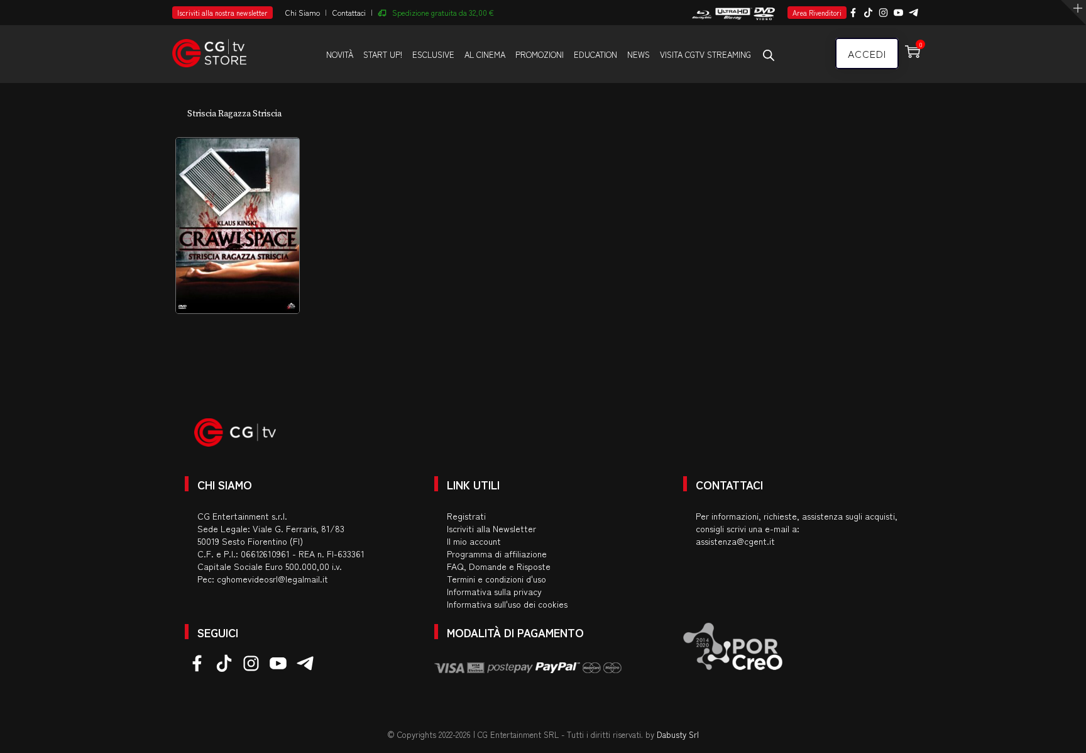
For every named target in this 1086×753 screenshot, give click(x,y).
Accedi (867, 53)
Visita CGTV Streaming (705, 54)
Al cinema (484, 54)
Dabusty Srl (678, 734)
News (638, 54)
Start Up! (382, 54)
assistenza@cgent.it (735, 541)
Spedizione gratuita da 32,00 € (443, 12)
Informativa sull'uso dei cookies (507, 604)
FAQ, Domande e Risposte (499, 566)
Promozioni (539, 54)
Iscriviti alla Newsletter (491, 528)
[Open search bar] (768, 54)
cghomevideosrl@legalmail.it (272, 578)
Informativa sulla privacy (494, 591)
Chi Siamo (302, 12)
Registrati (466, 516)
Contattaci (349, 12)
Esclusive (433, 54)
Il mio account (474, 541)
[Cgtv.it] (209, 47)
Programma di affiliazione (497, 553)
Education (595, 54)
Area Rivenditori (817, 13)
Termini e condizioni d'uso (496, 578)
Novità (339, 54)
